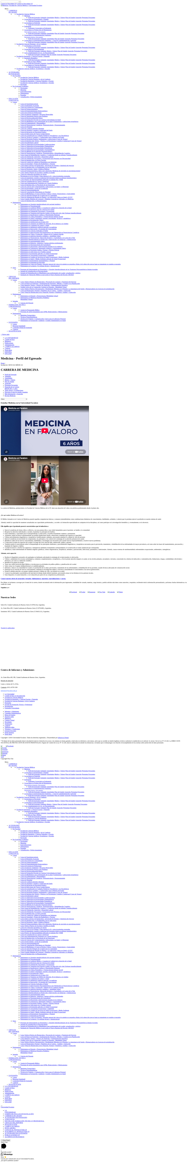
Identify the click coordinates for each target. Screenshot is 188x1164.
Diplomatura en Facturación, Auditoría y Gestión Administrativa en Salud (43, 320)
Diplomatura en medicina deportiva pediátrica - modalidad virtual (40, 236)
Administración (9, 345)
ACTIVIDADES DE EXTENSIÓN (16, 1133)
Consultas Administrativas (13, 713)
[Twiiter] (82, 592)
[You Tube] (101, 592)
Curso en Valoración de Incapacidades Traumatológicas (37, 150)
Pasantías (23, 95)
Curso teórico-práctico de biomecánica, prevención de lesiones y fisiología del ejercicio (47, 165)
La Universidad (9, 694)
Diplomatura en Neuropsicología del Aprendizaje (35, 245)
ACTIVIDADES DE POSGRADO (16, 1117)
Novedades (8, 722)
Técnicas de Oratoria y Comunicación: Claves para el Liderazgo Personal (43, 319)
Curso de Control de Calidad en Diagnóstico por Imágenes (38, 162)
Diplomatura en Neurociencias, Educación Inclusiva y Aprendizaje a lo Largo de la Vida (47, 238)
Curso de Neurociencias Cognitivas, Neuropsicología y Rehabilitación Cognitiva (45, 153)
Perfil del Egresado (34, 17)
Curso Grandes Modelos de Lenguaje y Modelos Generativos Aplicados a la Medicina (47, 199)
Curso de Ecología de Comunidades (31, 107)
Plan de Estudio (70, 17)
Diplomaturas (24, 93)
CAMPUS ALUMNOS (12, 346)
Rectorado (23, 84)
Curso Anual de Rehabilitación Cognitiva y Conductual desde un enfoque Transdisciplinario (48, 155)
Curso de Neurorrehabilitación (29, 190)
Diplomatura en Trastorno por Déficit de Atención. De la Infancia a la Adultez (44, 224)
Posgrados (8, 703)
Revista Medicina (10, 396)
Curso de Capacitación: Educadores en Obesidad (35, 192)
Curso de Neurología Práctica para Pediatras (34, 116)
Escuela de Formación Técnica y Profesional (18, 704)
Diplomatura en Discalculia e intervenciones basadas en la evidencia (41, 246)
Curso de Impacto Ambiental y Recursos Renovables (36, 114)
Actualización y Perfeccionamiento (31, 97)
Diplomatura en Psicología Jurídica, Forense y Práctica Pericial (39, 250)
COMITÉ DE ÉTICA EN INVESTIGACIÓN (19, 1114)
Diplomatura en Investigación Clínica (31, 220)
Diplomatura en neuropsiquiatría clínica (32, 241)
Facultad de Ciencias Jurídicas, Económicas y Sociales (37, 83)
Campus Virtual (9, 720)
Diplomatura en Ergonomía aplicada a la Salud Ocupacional (38, 253)
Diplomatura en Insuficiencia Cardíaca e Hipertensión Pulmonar (40, 215)
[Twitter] (4, 748)
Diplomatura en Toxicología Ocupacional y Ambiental (37, 255)
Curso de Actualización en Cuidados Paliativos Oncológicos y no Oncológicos (44, 135)
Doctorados (24, 88)
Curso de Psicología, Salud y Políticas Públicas (34, 169)
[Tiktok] (120, 592)
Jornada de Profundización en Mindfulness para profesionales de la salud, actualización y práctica (50, 273)
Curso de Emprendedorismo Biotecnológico (33, 111)
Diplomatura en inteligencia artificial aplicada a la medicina (38, 227)
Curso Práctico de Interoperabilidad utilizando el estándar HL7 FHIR (41, 179)
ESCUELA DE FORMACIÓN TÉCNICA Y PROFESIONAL (24, 1121)
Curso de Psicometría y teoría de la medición (34, 188)
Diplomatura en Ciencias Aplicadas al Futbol (34, 231)
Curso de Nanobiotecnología (29, 104)
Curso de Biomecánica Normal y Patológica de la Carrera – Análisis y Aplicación (45, 290)
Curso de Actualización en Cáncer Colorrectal (34, 181)
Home (3, 363)
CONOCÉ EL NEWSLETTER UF (16, 1130)
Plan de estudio (9, 381)
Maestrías (23, 90)
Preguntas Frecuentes (88, 17)
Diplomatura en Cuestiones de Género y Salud (34, 225)
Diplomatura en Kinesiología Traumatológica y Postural (37, 260)
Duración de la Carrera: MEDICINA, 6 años (12, 388)
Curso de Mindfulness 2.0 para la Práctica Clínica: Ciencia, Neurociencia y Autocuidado (47, 194)
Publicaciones (9, 343)
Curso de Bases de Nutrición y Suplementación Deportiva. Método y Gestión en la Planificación (50, 283)
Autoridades (50, 17)
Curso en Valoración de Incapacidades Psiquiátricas (36, 148)
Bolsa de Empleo (10, 715)
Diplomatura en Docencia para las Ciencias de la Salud (37, 209)
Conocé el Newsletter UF (9, 4)
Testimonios (8, 724)
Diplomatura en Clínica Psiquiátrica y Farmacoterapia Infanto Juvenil (41, 216)
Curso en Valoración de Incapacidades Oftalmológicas (37, 146)
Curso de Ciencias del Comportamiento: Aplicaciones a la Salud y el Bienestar (44, 187)
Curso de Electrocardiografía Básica (31, 118)
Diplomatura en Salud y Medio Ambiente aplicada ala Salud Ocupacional (43, 259)
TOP (2, 757)
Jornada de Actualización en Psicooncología (33, 271)
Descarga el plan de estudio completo (16, 392)
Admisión (43, 17)
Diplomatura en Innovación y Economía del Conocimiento (38, 229)
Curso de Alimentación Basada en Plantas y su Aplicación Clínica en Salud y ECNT (46, 197)
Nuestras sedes (9, 717)
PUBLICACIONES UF (12, 1135)
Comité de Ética (10, 339)
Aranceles (78, 17)
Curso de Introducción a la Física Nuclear (33, 160)
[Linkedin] (111, 592)
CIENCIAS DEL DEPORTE (14, 1123)
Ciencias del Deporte (26, 303)
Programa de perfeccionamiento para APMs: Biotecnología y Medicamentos (43, 312)
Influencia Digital (63, 737)
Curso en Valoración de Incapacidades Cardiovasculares (37, 144)
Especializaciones (25, 91)
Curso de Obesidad (26, 127)
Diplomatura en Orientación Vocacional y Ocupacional (37, 211)
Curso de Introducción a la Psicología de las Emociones (37, 185)
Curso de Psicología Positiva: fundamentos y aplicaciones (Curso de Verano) (44, 139)
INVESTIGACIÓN (11, 1124)
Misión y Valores (60, 17)
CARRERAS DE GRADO (13, 1116)
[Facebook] (73, 592)
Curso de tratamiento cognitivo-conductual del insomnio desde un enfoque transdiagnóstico (48, 178)
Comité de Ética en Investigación (15, 696)
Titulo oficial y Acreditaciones (14, 390)
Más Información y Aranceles (14, 394)
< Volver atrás (5, 334)
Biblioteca (8, 341)
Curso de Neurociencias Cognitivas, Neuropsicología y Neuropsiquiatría (42, 125)
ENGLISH (8, 353)
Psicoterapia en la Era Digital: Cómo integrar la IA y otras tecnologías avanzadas (45, 176)
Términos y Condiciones (12, 729)
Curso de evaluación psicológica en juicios (33, 174)
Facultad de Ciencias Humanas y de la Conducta (35, 79)
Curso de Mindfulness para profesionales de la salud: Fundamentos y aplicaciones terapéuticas (49, 121)
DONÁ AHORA (10, 1128)
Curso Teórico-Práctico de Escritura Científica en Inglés (37, 172)
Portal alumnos (9, 732)
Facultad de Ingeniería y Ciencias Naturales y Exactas (37, 81)
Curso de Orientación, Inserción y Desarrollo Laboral (36, 157)
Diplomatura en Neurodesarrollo (30, 206)
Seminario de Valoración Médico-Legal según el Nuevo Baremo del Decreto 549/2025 (47, 275)
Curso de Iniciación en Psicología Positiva (33, 132)
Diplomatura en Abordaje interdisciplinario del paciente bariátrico (40, 204)
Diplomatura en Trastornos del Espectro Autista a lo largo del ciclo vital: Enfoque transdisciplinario (50, 213)
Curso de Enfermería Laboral (29, 142)
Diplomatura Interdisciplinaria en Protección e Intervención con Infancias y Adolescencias (48, 239)
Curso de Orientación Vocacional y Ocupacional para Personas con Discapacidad (45, 158)
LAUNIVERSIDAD (10, 1111)
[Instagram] (91, 592)
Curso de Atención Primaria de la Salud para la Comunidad (38, 195)
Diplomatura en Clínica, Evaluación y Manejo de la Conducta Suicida (41, 234)
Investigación (9, 706)
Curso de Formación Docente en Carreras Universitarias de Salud (40, 120)
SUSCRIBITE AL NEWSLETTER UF (17, 1131)
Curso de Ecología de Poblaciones (31, 113)
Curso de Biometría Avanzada (29, 105)
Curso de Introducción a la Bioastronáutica (33, 201)
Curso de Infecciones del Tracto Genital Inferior (35, 134)
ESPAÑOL (8, 352)
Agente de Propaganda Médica (29, 310)
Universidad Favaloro (7, 1107)
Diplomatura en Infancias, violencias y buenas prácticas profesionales (41, 243)
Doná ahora (8, 350)
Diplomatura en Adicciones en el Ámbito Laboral (35, 252)
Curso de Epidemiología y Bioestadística (32, 123)
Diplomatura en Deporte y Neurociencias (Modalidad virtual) (39, 296)
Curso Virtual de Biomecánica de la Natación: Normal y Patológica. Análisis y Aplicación (48, 292)
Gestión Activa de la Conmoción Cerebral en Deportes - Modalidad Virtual (43, 287)
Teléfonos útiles (9, 727)
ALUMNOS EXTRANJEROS (14, 1137)
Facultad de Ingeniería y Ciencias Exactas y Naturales (21, 699)
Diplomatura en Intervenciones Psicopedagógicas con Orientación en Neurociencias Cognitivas (49, 232)
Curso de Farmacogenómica (29, 109)
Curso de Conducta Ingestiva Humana (32, 128)
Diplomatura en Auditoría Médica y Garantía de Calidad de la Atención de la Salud (46, 208)
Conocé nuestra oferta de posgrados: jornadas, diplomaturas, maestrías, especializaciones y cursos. (33, 578)
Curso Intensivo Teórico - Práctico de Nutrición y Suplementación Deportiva (44, 285)
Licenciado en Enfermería (43, 28)
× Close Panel (6, 1140)
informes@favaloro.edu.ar (9, 691)
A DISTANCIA (10, 1119)
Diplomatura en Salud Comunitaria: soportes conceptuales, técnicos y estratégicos (45, 218)
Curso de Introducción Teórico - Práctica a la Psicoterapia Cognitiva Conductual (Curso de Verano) (51, 141)
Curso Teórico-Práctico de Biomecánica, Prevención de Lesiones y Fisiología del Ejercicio (48, 282)
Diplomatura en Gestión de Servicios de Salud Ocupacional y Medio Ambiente (44, 257)
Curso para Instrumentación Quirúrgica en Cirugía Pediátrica (39, 183)
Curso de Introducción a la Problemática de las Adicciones (38, 167)
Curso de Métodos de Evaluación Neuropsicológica (36, 151)
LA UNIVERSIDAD (11, 338)
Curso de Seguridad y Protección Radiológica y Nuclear (37, 164)
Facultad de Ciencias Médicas (29, 77)
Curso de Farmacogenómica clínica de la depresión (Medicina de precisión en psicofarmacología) (50, 171)
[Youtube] (4, 749)
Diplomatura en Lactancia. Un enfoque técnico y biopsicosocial (40, 266)
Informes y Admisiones (12, 711)
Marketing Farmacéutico (27, 315)
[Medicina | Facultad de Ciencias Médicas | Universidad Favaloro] (21, 5)
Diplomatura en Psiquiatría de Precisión (32, 262)
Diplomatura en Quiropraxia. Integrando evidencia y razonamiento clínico (43, 248)
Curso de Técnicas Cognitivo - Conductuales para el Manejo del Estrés (42, 137)
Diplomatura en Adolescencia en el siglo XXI (34, 222)
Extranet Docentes (10, 731)
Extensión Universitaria (12, 708)
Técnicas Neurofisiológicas (28, 317)
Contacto (7, 348)
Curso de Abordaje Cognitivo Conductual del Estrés (36, 130)
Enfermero (31, 28)
